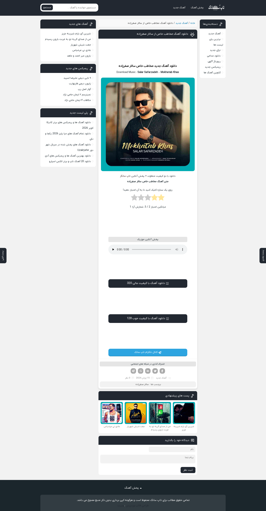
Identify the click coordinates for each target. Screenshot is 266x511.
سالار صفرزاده (127, 66)
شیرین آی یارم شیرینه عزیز (76, 33)
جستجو (47, 7)
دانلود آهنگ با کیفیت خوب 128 (146, 318)
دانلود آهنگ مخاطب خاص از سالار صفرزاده (162, 34)
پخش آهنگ (197, 7)
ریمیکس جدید (213, 67)
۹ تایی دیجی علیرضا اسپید (77, 78)
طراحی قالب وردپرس (137, 505)
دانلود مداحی (214, 56)
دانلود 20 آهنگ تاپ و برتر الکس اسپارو (70, 161)
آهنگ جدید (179, 7)
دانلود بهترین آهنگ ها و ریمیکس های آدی (68, 156)
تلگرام (133, 371)
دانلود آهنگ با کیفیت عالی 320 (146, 283)
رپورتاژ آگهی (214, 61)
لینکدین (148, 371)
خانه (192, 23)
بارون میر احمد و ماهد (79, 56)
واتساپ (140, 371)
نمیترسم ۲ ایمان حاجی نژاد (77, 94)
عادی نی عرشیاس (81, 50)
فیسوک (162, 371)
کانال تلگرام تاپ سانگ (146, 352)
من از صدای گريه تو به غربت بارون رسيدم (68, 39)
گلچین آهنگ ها (212, 72)
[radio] (161, 198)
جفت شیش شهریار (81, 45)
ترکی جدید (215, 50)
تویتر (155, 371)
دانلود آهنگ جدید (165, 66)
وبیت (120, 505)
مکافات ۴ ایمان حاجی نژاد (77, 100)
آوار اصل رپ (84, 89)
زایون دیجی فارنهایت (80, 83)
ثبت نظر (188, 470)
